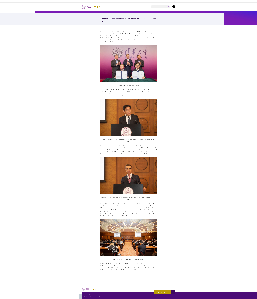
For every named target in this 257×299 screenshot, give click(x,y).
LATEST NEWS (106, 16)
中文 (174, 1)
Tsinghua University (168, 1)
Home (101, 16)
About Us (86, 294)
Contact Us (93, 294)
